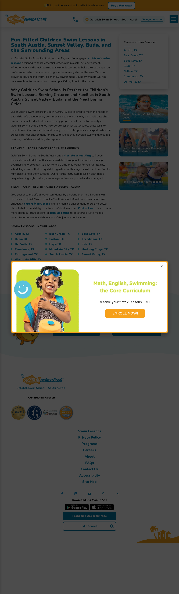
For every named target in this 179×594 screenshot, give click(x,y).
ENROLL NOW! (125, 313)
